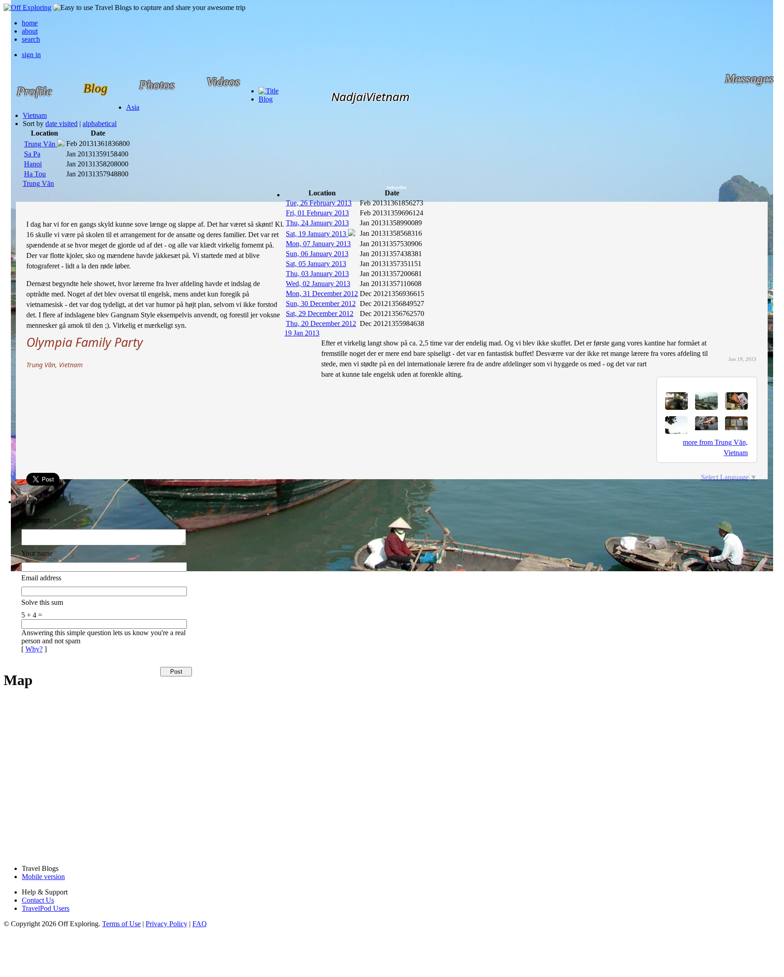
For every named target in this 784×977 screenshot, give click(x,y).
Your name (37, 553)
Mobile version (43, 876)
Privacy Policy (166, 924)
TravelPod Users (45, 908)
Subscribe (396, 187)
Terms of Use (121, 924)
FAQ (199, 924)
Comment (35, 520)
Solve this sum (42, 602)
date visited (61, 123)
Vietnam (35, 115)
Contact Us (38, 900)
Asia (132, 107)
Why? (34, 649)
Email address (41, 578)
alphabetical (100, 123)
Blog (266, 99)
